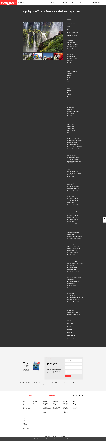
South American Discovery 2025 (73, 159)
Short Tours (44, 406)
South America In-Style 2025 (72, 167)
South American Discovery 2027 (73, 211)
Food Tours (54, 406)
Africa (68, 26)
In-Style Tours (45, 407)
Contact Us (24, 429)
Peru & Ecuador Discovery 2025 (73, 157)
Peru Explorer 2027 (70, 213)
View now (24, 372)
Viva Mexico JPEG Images (72, 142)
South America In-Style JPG (72, 155)
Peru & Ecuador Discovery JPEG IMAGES (74, 140)
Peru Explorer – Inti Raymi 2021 (72, 267)
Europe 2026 (69, 329)
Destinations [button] (59, 2)
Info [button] (78, 2)
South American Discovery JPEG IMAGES (74, 146)
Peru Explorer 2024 (70, 293)
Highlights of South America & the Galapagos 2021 (73, 272)
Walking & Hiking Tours (56, 409)
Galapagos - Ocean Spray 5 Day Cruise (74, 242)
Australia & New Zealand (71, 338)
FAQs (74, 403)
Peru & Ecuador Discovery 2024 (73, 308)
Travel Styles (45, 401)
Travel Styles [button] (65, 2)
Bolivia (68, 77)
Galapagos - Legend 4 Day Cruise (73, 248)
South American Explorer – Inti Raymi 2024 (75, 297)
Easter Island (69, 109)
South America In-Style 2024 (72, 304)
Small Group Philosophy (26, 421)
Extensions (44, 412)
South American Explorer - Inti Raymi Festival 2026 (74, 193)
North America (70, 323)
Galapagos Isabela (70, 128)
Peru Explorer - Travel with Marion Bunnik (74, 236)
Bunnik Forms (75, 407)
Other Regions (35, 401)
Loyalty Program (65, 412)
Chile (68, 81)
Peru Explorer (69, 60)
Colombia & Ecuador (71, 42)
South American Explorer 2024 (72, 295)
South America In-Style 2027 (72, 219)
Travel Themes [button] (73, 2)
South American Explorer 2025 (72, 171)
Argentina (69, 75)
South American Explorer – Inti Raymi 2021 (75, 263)
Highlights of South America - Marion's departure (74, 290)
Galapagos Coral (70, 124)
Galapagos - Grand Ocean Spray (73, 230)
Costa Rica (69, 84)
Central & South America (72, 35)
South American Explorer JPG (72, 144)
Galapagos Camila (70, 126)
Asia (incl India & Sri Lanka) (72, 32)
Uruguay (68, 287)
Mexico (68, 96)
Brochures (74, 408)
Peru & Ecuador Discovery (72, 58)
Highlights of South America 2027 (73, 217)
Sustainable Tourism (26, 428)
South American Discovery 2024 (73, 301)
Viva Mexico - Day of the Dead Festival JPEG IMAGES (74, 162)
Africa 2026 (69, 332)
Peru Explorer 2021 (70, 265)
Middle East (69, 320)
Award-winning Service (26, 425)
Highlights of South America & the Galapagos (73, 51)
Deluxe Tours (55, 404)
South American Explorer (71, 69)
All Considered (25, 424)
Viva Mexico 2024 (70, 306)
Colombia (69, 94)
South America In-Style (71, 64)
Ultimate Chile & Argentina (72, 71)
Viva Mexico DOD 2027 (71, 234)
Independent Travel (46, 411)
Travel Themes (55, 401)
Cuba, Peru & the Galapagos (72, 44)
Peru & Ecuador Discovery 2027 (73, 209)
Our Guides (65, 406)
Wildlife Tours (55, 411)
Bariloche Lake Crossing (71, 105)
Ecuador (68, 88)
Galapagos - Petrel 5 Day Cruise (73, 246)
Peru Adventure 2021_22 (71, 285)
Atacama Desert (70, 101)
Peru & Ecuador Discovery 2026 (73, 188)
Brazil (68, 79)
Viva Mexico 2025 (70, 181)
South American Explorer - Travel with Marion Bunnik (74, 239)
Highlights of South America (72, 46)
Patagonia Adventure (71, 113)
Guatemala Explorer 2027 (72, 223)
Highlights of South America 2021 (73, 250)
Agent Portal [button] (88, 2)
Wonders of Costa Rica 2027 (72, 226)
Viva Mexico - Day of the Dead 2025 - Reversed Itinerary (74, 184)
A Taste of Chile (70, 40)
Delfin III (68, 132)
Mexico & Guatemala (71, 56)
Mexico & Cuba (70, 54)
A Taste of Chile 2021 (71, 275)
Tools (74, 401)
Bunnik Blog (75, 404)
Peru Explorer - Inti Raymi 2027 (72, 215)
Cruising (54, 403)
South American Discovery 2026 (73, 186)
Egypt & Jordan (25, 406)
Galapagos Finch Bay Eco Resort (73, 120)
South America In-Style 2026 (72, 200)
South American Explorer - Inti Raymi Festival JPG (74, 135)
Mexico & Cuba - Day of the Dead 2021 (74, 277)
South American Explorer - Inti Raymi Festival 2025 (74, 174)
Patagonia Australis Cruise (72, 115)
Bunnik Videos (75, 406)
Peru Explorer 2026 (70, 196)
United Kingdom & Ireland (72, 335)
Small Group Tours (45, 403)
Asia (23, 404)
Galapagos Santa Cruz (71, 130)
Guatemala (69, 90)
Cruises (44, 413)
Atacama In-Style (70, 103)
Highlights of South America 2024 (73, 299)
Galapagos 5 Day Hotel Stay (72, 122)
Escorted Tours (45, 409)
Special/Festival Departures (47, 408)
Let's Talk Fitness (65, 408)
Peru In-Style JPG (70, 151)
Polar (68, 29)
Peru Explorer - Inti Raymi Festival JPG (74, 138)
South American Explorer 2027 (72, 204)
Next (61, 19)
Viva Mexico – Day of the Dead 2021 (73, 314)
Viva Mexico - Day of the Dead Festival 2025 (75, 165)
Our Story (24, 420)
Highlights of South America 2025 (73, 169)
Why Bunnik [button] (82, 2)
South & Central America (71, 38)
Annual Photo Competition (72, 23)
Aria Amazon (69, 98)
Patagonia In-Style (70, 118)
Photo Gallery (75, 411)
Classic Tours (45, 404)
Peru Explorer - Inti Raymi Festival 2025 (74, 179)
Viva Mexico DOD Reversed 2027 (73, 232)
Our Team (24, 427)
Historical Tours (55, 408)
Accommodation (65, 403)
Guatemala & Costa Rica (71, 48)
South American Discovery (72, 67)
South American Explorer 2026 (72, 190)
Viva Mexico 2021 (70, 279)
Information (65, 401)
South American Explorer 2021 (72, 252)
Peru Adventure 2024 (71, 283)
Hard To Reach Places (56, 407)
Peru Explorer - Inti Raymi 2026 (72, 198)
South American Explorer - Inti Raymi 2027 (75, 206)
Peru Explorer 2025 (70, 176)
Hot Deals (53, 2)
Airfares (24, 423)
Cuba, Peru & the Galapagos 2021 (73, 261)
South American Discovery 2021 (73, 259)
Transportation (65, 404)
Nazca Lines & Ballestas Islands (73, 111)
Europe (68, 317)
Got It (100, 439)
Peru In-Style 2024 (70, 310)
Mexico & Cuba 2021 (71, 254)
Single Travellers (65, 407)
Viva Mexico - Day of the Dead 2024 (73, 312)
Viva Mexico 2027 (70, 228)
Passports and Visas (66, 411)
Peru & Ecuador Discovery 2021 (73, 269)
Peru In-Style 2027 (70, 221)
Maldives (69, 326)
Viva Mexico (69, 73)
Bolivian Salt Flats (70, 107)
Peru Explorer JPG (70, 153)
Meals (64, 409)
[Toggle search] (103, 2)
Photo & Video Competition (77, 409)
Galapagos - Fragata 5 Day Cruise (73, 244)
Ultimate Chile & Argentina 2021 (73, 257)
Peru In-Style (69, 62)
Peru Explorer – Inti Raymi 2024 (73, 281)
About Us (24, 418)
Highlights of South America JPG (73, 148)
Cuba (68, 86)
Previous (58, 19)
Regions (24, 401)
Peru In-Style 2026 (70, 202)
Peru (68, 92)
